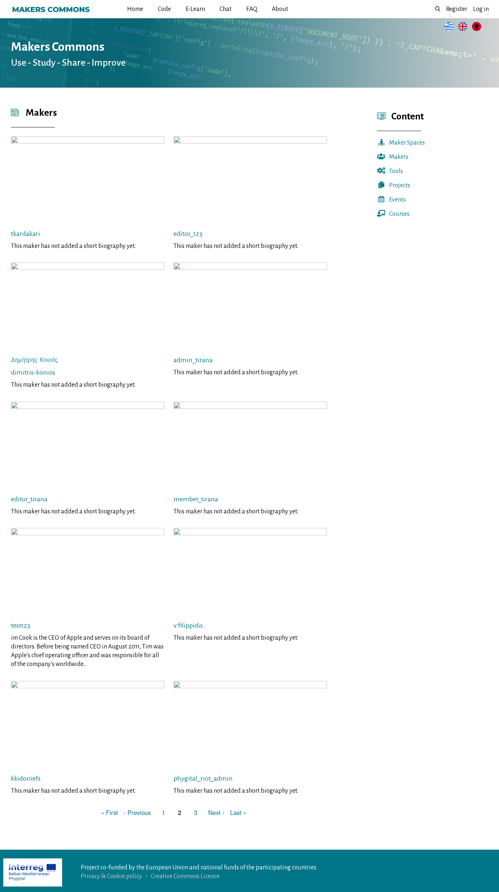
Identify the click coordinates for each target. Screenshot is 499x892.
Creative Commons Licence (185, 876)
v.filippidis (188, 625)
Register (456, 9)
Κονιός (49, 360)
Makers (398, 157)
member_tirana (196, 499)
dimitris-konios (33, 372)
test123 (20, 625)
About (280, 9)
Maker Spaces (407, 142)
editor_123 (188, 233)
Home (135, 9)
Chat (226, 9)
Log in (481, 9)
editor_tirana (29, 499)
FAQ (251, 9)
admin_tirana (193, 360)
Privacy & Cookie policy (111, 876)
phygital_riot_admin (203, 778)
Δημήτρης (24, 360)
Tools (396, 171)
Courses (399, 214)
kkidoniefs (26, 778)
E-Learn (195, 9)
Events (397, 199)
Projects (399, 185)
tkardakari (25, 233)
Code (164, 9)
